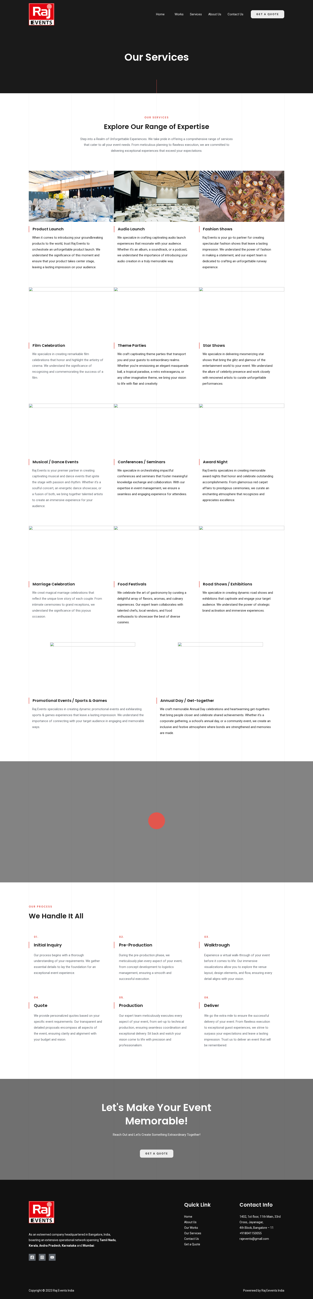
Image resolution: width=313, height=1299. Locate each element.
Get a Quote (192, 1244)
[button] (156, 1154)
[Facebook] (32, 1257)
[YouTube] (52, 1257)
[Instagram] (42, 1257)
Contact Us (235, 14)
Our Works (191, 1227)
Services (196, 14)
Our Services (192, 1233)
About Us (214, 14)
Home (160, 14)
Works (179, 14)
